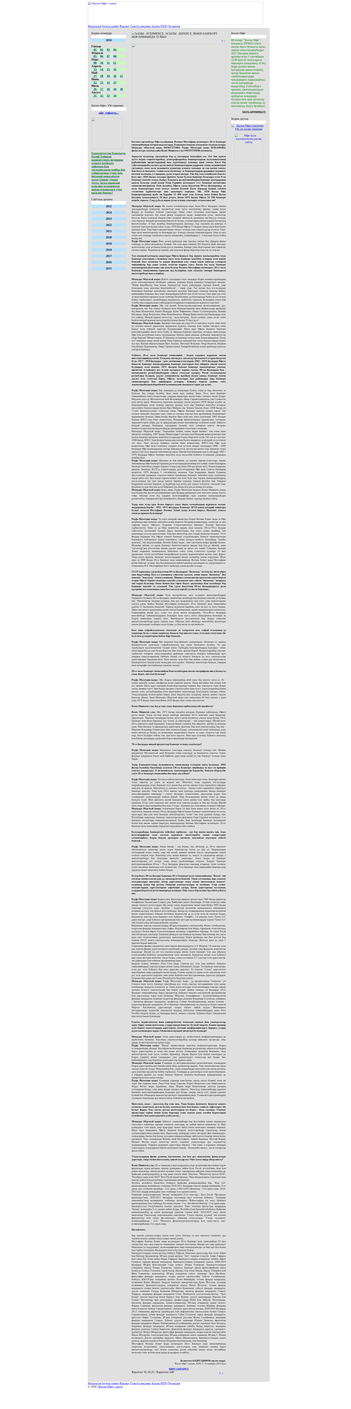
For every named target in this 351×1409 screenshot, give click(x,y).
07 (108, 56)
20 (115, 75)
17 (95, 75)
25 (114, 82)
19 (108, 75)
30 (121, 89)
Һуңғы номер (110, 26)
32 (102, 95)
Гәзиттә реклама (140, 26)
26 (95, 89)
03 (108, 49)
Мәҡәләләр (94, 26)
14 (102, 69)
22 (95, 82)
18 (102, 75)
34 (114, 95)
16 (115, 69)
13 (95, 69)
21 (121, 75)
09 (95, 62)
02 (102, 49)
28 (108, 89)
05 (95, 56)
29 (115, 89)
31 (95, 95)
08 (115, 56)
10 (102, 62)
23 (102, 82)
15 (108, 69)
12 (115, 62)
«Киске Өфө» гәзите (110, 1386)
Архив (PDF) (159, 26)
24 (108, 82)
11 (108, 62)
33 (108, 95)
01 (95, 49)
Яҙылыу (125, 26)
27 (102, 89)
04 (115, 49)
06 (102, 56)
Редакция (174, 26)
